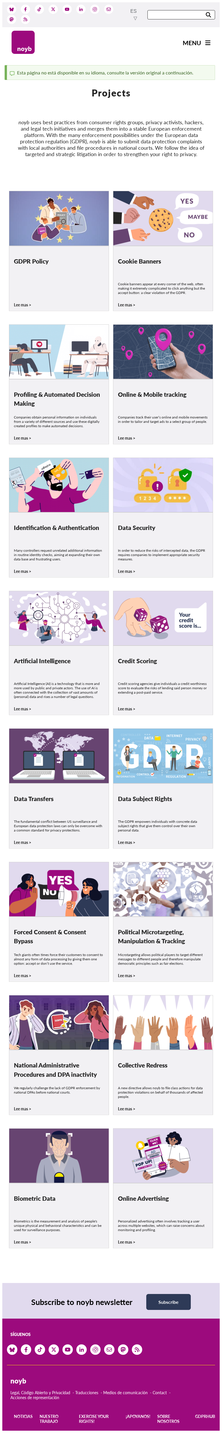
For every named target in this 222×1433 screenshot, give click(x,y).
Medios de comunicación (125, 1392)
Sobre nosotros (168, 1419)
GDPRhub (205, 1416)
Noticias (23, 1416)
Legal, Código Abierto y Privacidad (40, 1392)
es (133, 11)
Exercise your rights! (94, 1419)
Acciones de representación (34, 1397)
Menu (192, 43)
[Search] (208, 15)
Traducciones (86, 1392)
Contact (160, 1392)
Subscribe (168, 1302)
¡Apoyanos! (138, 1416)
